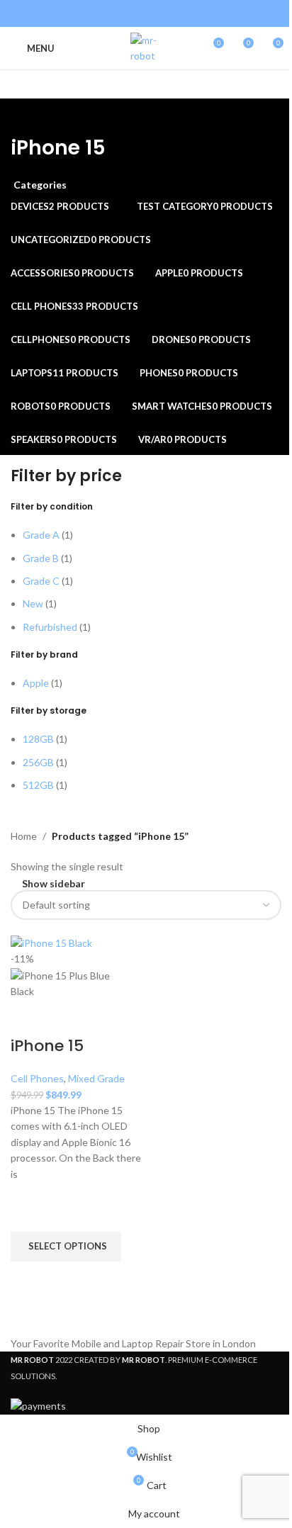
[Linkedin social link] (155, 13)
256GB (38, 762)
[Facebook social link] (101, 13)
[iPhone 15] (51, 942)
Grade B (41, 558)
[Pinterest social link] (137, 13)
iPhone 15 (47, 1046)
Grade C (41, 581)
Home (24, 836)
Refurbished (50, 627)
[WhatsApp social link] (172, 13)
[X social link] (119, 13)
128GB (38, 739)
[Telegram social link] (191, 13)
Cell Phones (37, 1078)
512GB (38, 785)
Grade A (41, 535)
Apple (36, 683)
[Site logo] (146, 47)
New (33, 603)
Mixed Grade (96, 1078)
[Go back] (28, 116)
